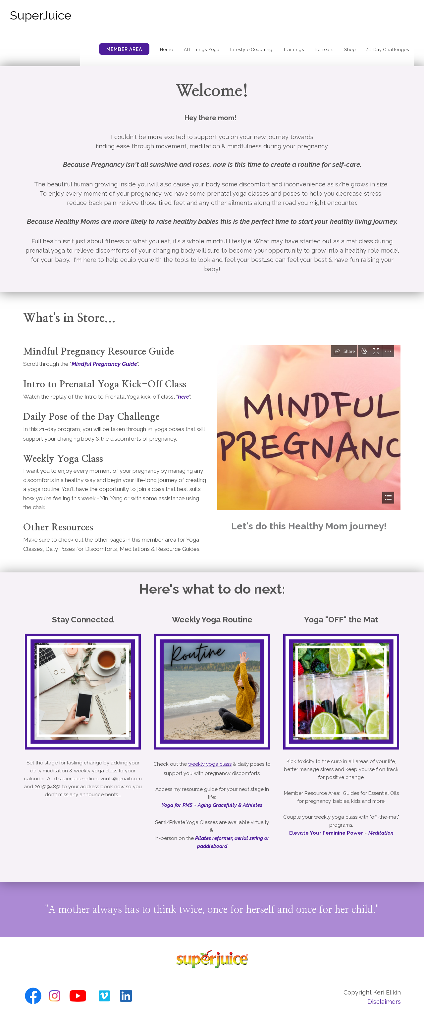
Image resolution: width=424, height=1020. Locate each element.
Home (166, 49)
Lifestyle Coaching (251, 49)
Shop (350, 49)
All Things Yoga (202, 49)
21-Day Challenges (387, 49)
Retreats (324, 49)
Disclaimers (384, 1001)
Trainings (293, 49)
